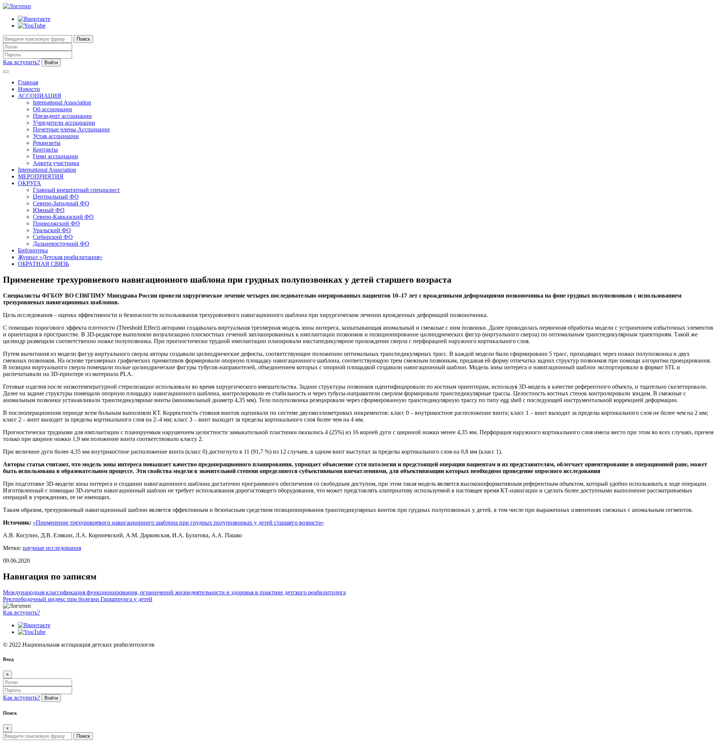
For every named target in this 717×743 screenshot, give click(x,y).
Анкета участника (56, 163)
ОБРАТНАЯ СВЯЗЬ (43, 264)
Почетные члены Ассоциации (71, 129)
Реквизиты (46, 143)
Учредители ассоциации (64, 122)
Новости (29, 89)
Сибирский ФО (53, 237)
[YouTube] (32, 25)
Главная (28, 82)
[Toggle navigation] (6, 72)
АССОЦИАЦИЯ (39, 96)
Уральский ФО (52, 230)
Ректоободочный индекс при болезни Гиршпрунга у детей (77, 599)
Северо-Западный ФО (61, 203)
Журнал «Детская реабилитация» (60, 257)
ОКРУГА (29, 183)
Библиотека (33, 250)
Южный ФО (49, 210)
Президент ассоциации (62, 116)
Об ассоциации (52, 109)
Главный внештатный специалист (76, 190)
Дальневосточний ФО (61, 243)
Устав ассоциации (56, 136)
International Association (62, 102)
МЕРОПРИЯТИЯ (40, 176)
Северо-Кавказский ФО (63, 217)
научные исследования (52, 548)
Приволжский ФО (56, 223)
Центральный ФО (56, 196)
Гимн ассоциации (55, 156)
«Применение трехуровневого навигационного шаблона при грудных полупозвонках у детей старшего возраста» (178, 522)
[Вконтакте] (34, 19)
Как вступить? (21, 62)
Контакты (45, 149)
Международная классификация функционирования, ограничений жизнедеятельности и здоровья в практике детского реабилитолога (174, 592)
